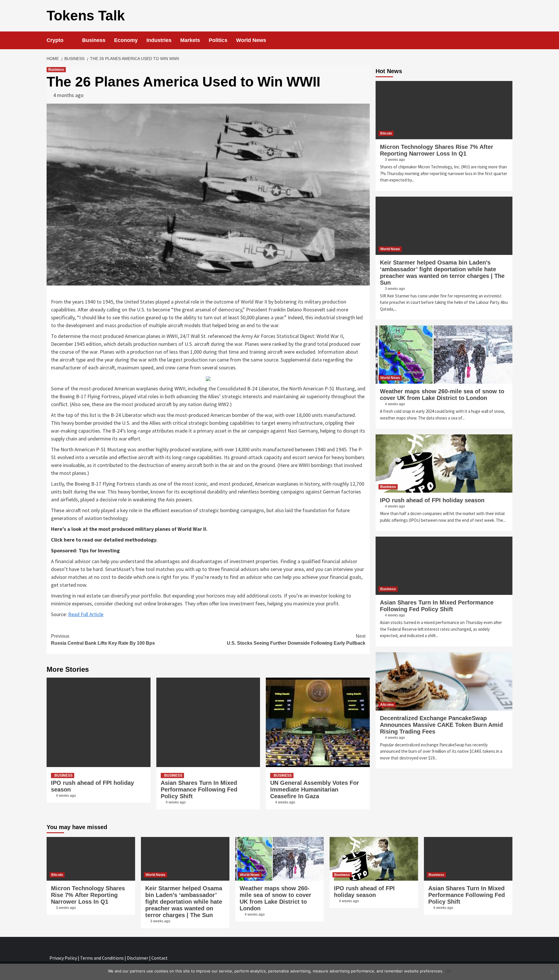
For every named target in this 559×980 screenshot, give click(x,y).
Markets (190, 40)
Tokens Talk (86, 15)
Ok (448, 971)
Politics (218, 40)
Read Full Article (85, 614)
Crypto (55, 40)
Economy (126, 40)
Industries (158, 40)
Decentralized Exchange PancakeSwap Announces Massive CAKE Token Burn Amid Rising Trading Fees (441, 725)
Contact (159, 958)
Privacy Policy (63, 958)
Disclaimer (137, 958)
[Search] (508, 40)
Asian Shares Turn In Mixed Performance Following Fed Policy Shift (199, 789)
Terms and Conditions (102, 958)
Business (93, 40)
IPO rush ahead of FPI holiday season (432, 500)
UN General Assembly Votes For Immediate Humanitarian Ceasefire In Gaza (314, 789)
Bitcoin (386, 133)
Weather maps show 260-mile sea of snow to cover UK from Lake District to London (442, 394)
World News (251, 40)
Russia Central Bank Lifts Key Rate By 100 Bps (103, 640)
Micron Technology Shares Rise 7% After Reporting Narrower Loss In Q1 (436, 150)
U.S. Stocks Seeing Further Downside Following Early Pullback (296, 640)
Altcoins (387, 705)
